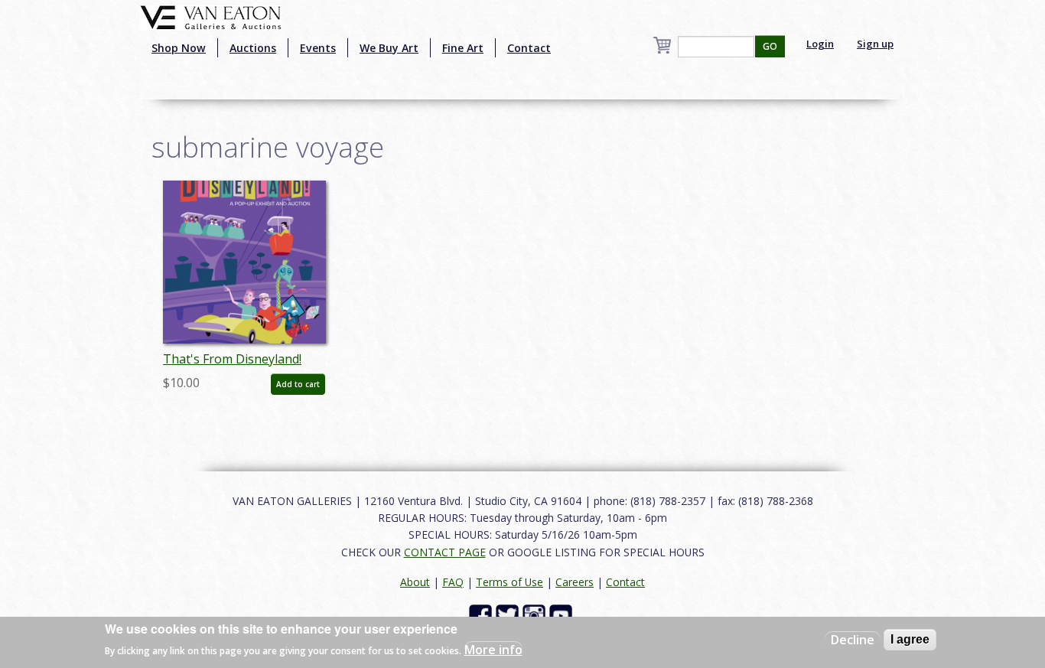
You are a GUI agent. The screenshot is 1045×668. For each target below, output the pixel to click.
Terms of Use (509, 582)
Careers (574, 582)
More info (493, 649)
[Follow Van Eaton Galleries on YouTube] (562, 615)
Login (820, 44)
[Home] (211, 16)
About (415, 582)
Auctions (253, 48)
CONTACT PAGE (445, 552)
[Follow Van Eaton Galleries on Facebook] (482, 615)
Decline (852, 639)
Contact (529, 48)
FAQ (453, 582)
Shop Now (178, 48)
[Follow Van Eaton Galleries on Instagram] (535, 615)
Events (318, 48)
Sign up (875, 44)
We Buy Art (389, 48)
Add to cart (298, 384)
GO (770, 46)
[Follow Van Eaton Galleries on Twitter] (509, 615)
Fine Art (462, 48)
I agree (909, 639)
